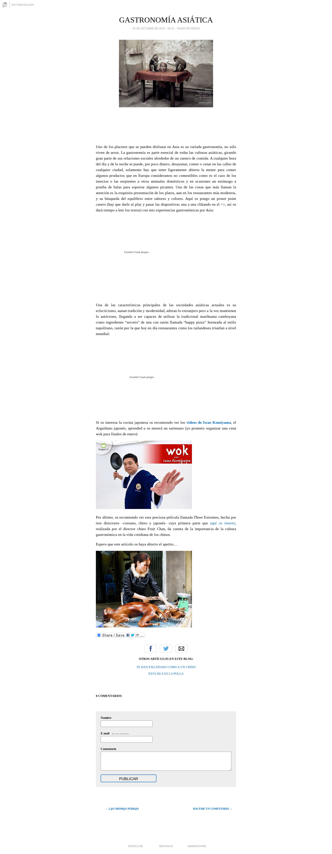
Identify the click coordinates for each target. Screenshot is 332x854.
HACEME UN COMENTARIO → (212, 808)
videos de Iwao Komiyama (208, 422)
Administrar (197, 846)
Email (181, 648)
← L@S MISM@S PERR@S (122, 808)
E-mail (115, 733)
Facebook (150, 648)
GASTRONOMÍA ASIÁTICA (166, 20)
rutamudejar (23, 4)
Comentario (108, 749)
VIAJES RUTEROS (188, 28)
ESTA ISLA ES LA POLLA (166, 673)
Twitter (166, 648)
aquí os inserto (222, 523)
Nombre (106, 717)
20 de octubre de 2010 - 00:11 (153, 28)
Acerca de (135, 846)
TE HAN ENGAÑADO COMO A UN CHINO (166, 667)
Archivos (166, 846)
